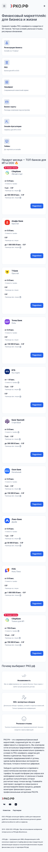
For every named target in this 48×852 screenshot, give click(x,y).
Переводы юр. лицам (11, 190)
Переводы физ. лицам (12, 198)
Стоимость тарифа (11, 382)
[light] (44, 6)
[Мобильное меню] (4, 6)
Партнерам (17, 810)
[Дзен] (15, 804)
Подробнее (37, 206)
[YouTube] (10, 804)
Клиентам (6, 810)
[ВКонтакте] (4, 804)
